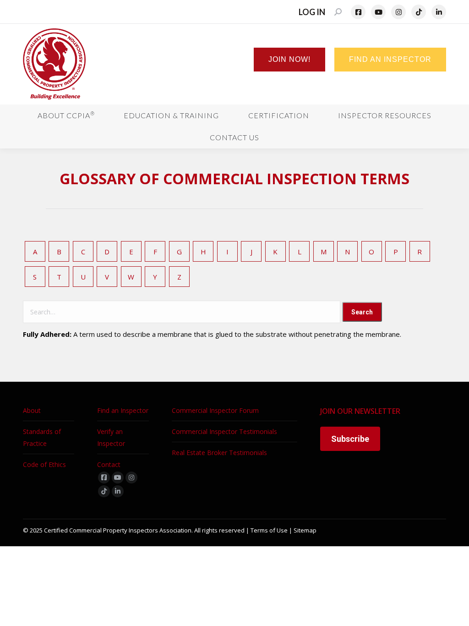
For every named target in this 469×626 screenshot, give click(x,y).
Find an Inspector (122, 410)
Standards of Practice (42, 437)
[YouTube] (378, 12)
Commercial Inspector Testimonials (224, 431)
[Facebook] (358, 12)
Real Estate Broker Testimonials (219, 452)
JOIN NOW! (289, 59)
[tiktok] (104, 491)
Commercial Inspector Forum (215, 410)
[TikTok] (418, 12)
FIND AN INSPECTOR (390, 59)
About (32, 410)
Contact (108, 464)
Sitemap (305, 530)
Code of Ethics (44, 464)
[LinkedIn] (438, 12)
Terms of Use (269, 530)
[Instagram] (398, 12)
